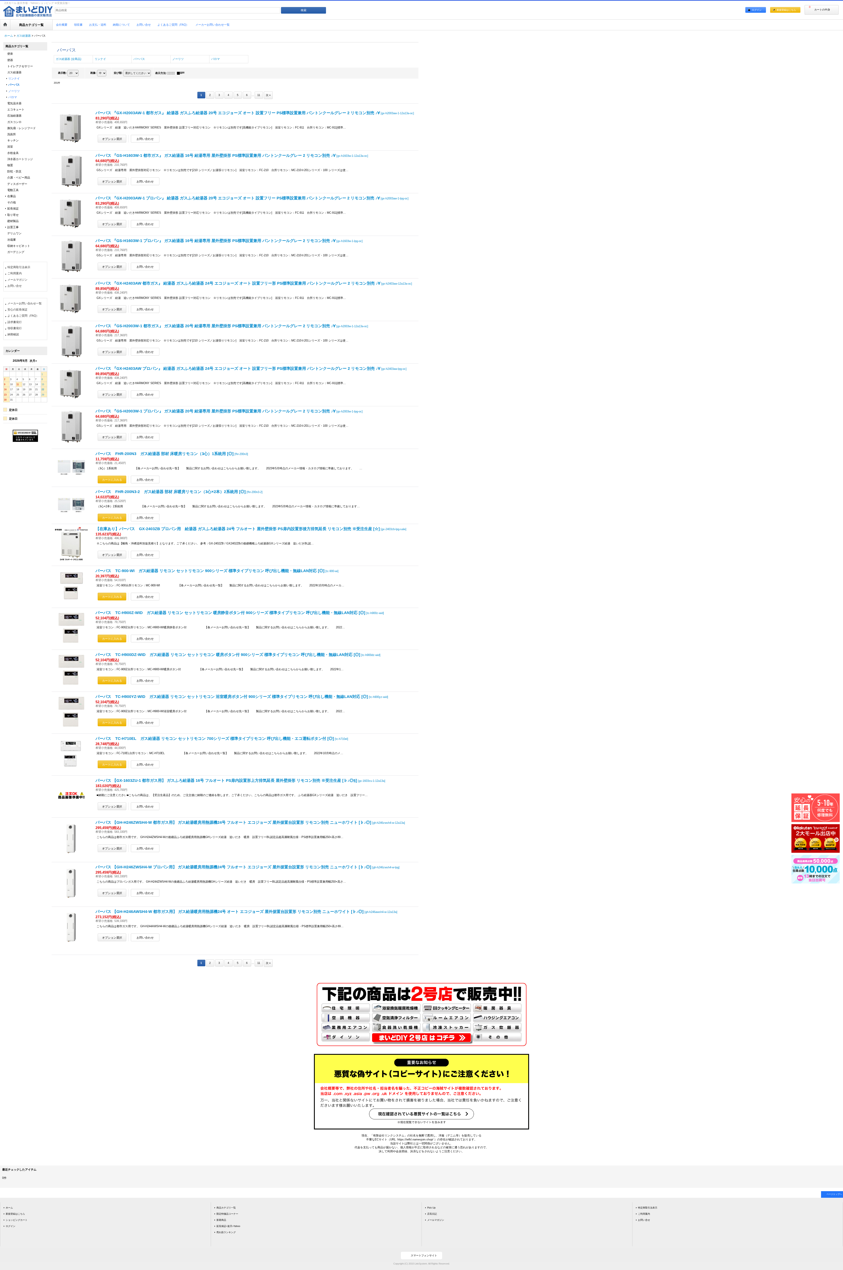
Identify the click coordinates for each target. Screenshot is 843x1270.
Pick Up (431, 1207)
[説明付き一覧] (182, 73)
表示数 (62, 72)
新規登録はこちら (786, 10)
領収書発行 (14, 328)
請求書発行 (14, 322)
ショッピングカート (16, 1220)
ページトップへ (834, 1194)
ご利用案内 (14, 273)
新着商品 (221, 1220)
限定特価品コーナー (227, 1213)
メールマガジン (17, 279)
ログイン (757, 10)
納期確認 (13, 334)
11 (258, 95)
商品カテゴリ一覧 (226, 1207)
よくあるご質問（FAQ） (23, 315)
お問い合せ (14, 285)
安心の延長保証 (17, 309)
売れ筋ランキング (226, 1232)
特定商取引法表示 (18, 267)
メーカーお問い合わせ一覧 (24, 303)
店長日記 (432, 1213)
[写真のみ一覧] (172, 73)
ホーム (9, 1207)
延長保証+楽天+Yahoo (228, 1226)
